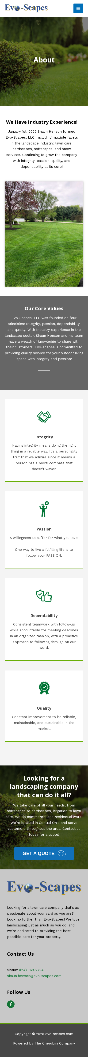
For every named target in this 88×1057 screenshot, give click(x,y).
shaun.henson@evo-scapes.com (34, 976)
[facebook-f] (11, 1004)
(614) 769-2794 (31, 970)
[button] (44, 853)
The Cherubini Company (54, 1043)
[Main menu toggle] (78, 8)
